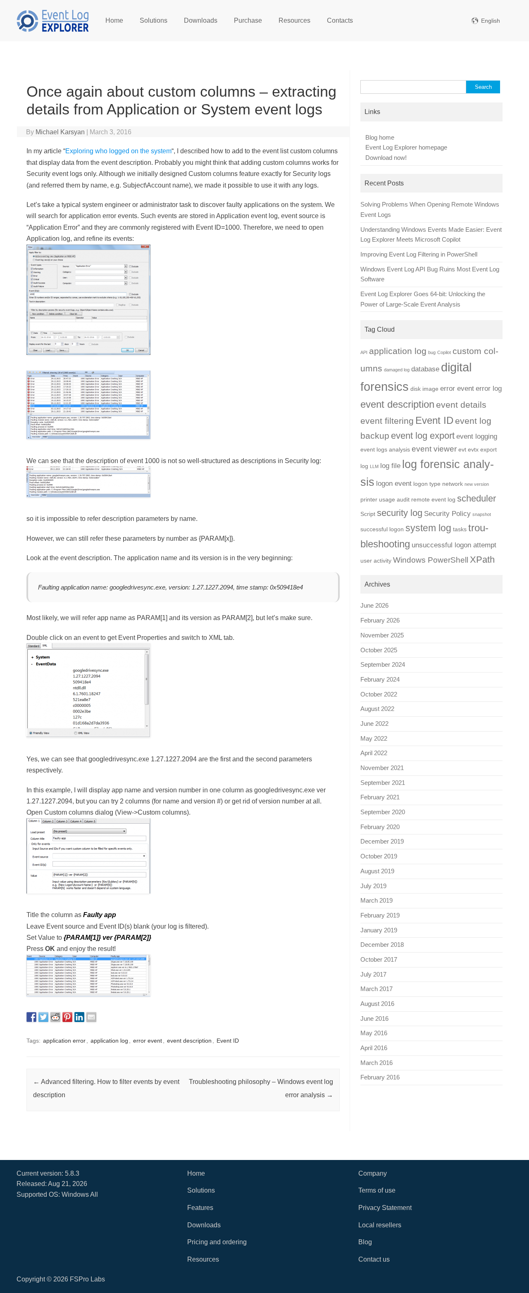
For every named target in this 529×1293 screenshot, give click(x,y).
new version (477, 484)
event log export (423, 435)
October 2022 (378, 694)
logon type (427, 483)
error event (147, 1040)
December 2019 (382, 841)
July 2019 (373, 886)
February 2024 (380, 679)
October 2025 (378, 650)
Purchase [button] (248, 20)
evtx (473, 449)
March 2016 (376, 1063)
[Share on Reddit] (55, 1017)
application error (64, 1040)
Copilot (444, 352)
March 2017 (376, 989)
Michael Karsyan (60, 131)
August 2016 (377, 1004)
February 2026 (380, 620)
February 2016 (380, 1077)
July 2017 (373, 974)
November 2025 (382, 635)
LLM (374, 466)
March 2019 (376, 900)
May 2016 (373, 1033)
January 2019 (378, 930)
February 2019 (380, 915)
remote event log (433, 499)
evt (462, 449)
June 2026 (374, 605)
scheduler (476, 498)
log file (390, 466)
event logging (476, 436)
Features (200, 1207)
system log (428, 528)
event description (189, 1040)
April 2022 (373, 753)
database (425, 369)
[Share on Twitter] (43, 1017)
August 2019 (377, 871)
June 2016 (374, 1018)
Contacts (340, 20)
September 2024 (382, 664)
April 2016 (373, 1048)
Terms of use (377, 1190)
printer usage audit (385, 499)
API (363, 352)
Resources (294, 20)
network (452, 483)
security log (399, 513)
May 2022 (373, 738)
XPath (482, 559)
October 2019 (378, 856)
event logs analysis (385, 449)
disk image (424, 388)
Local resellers (379, 1225)
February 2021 (380, 797)
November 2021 (382, 768)
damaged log (397, 369)
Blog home (379, 137)
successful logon (382, 529)
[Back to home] (53, 20)
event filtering (387, 420)
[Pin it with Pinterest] (67, 1017)
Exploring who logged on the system (118, 150)
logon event (394, 483)
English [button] (490, 20)
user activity (375, 560)
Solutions (153, 20)
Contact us (374, 1259)
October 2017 (378, 959)
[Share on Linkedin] (79, 1017)
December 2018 (382, 944)
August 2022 (377, 709)
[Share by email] (91, 1017)
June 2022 (374, 723)
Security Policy (447, 514)
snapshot (481, 514)
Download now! (386, 157)
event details (461, 404)
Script (367, 514)
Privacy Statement (385, 1207)
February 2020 (380, 827)
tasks (460, 529)
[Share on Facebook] (31, 1017)
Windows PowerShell (430, 560)
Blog (365, 1241)
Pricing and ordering (217, 1241)
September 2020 (382, 812)
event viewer (434, 448)
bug (432, 352)
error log (489, 388)
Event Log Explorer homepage (406, 147)
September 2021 (382, 783)
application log (109, 1040)
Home (114, 20)
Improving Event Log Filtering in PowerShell (418, 254)
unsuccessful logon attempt (454, 545)
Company (372, 1173)
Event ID (228, 1040)
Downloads (200, 20)
